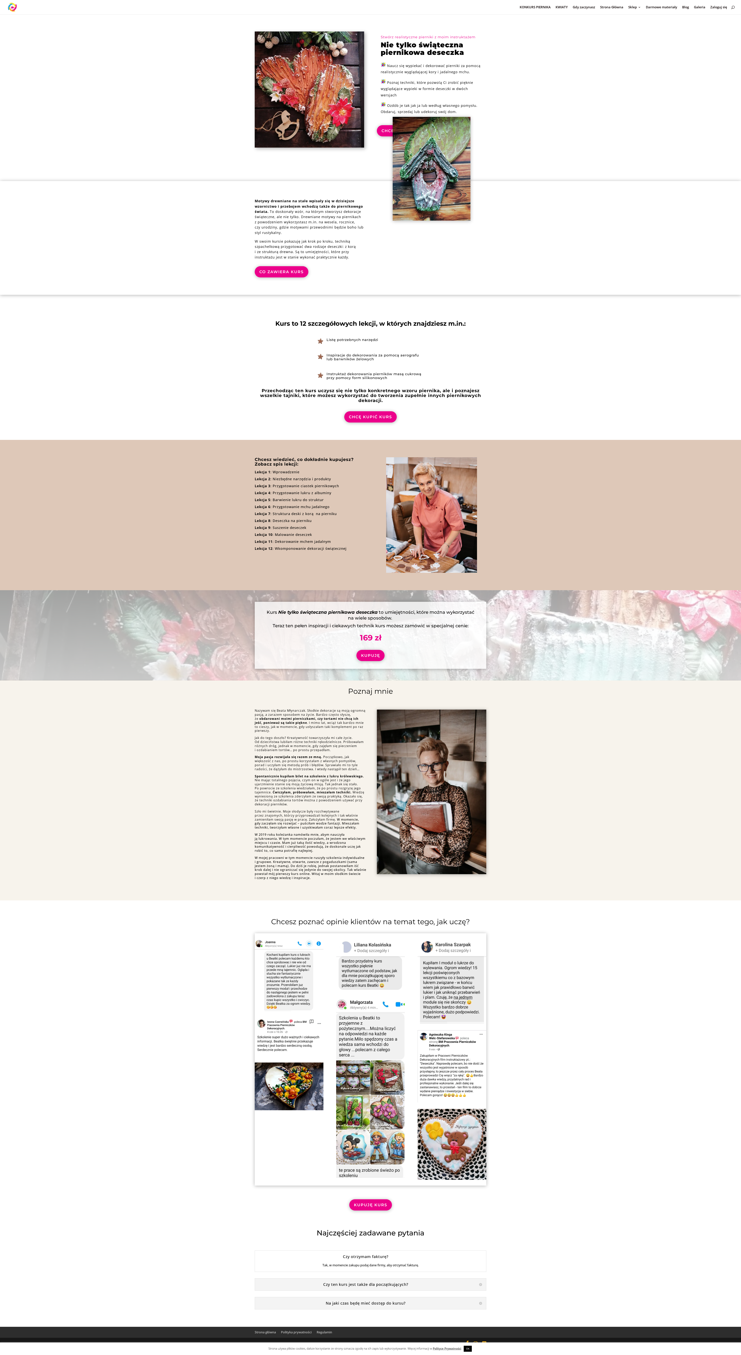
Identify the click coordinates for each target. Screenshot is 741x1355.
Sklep (632, 7)
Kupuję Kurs (370, 1205)
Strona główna (265, 1332)
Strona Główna (611, 7)
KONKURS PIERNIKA (535, 7)
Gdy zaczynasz (584, 7)
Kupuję (370, 655)
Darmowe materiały (661, 7)
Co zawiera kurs (281, 271)
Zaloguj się (718, 7)
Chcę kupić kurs (370, 417)
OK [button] (467, 1348)
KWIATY (562, 7)
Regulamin (324, 1332)
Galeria (699, 7)
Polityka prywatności (296, 1332)
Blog (685, 7)
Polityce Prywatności (447, 1348)
